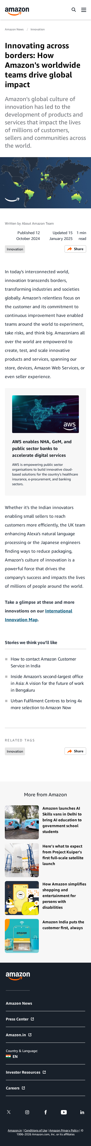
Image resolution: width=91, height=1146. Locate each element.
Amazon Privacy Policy (64, 1130)
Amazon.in (16, 1034)
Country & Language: (22, 1051)
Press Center (17, 1019)
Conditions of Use (35, 1130)
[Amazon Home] (17, 12)
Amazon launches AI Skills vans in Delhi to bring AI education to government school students (62, 820)
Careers (12, 1088)
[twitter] (9, 1112)
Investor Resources (23, 1072)
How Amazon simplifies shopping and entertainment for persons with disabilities (64, 896)
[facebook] (46, 1112)
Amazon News (14, 29)
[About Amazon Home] (18, 976)
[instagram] (27, 1112)
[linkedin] (82, 1112)
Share (78, 249)
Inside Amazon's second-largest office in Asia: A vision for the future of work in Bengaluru (47, 683)
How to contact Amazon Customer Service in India (43, 662)
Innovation (38, 29)
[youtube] (64, 1112)
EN (15, 1056)
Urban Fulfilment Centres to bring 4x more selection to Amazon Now (46, 704)
